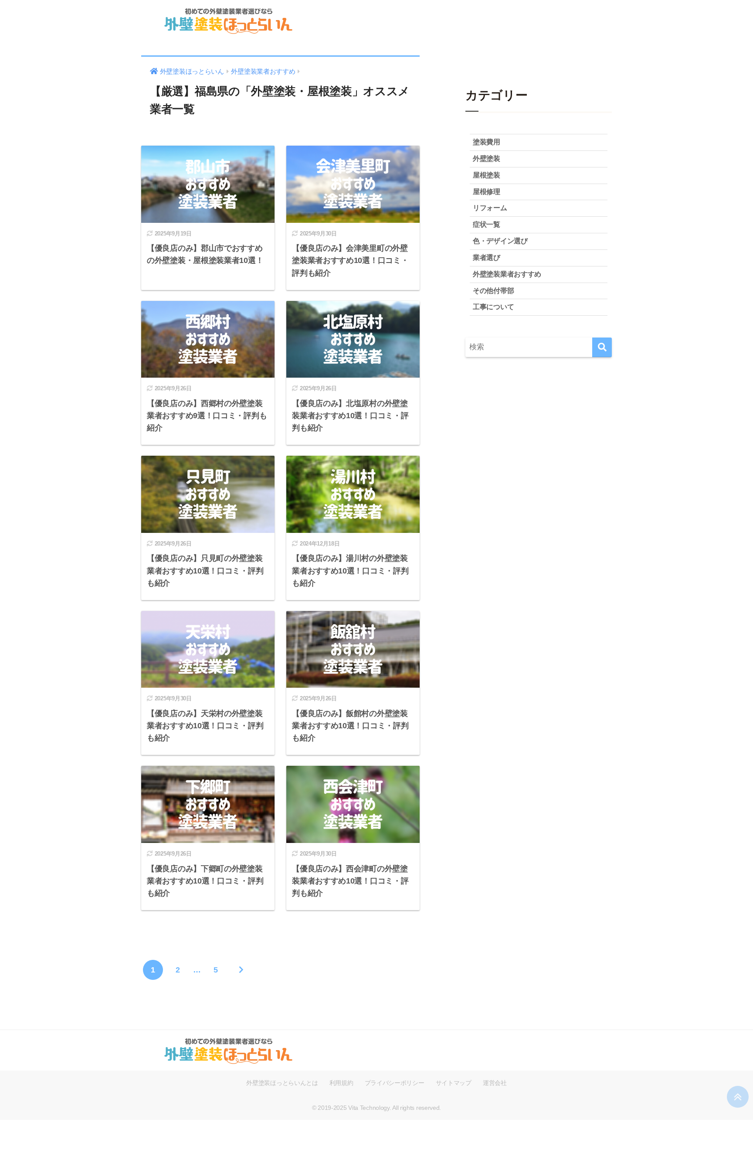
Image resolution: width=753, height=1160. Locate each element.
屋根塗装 (486, 175)
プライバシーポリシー (394, 1082)
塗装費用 (486, 142)
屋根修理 (486, 191)
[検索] (602, 347)
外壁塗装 (486, 158)
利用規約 (341, 1082)
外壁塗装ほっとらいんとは (282, 1082)
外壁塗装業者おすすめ (507, 274)
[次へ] (241, 970)
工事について (493, 306)
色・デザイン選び (500, 241)
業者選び (486, 257)
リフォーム (490, 208)
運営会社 (495, 1082)
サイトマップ (453, 1082)
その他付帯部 (493, 290)
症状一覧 (486, 224)
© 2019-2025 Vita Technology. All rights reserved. (376, 1107)
